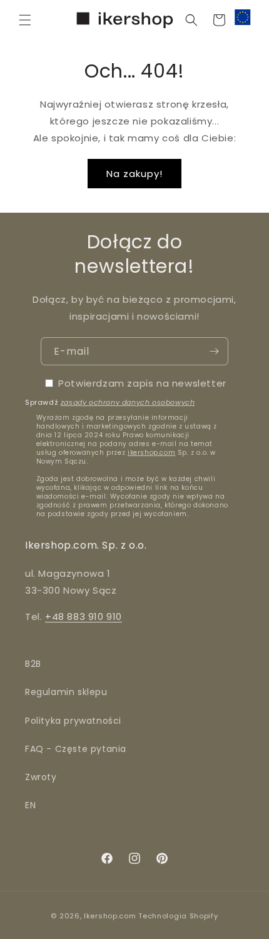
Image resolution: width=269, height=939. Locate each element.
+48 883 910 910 (83, 616)
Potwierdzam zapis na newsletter (142, 383)
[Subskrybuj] (214, 351)
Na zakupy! (134, 173)
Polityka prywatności (73, 720)
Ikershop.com (110, 916)
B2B (33, 663)
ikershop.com (151, 452)
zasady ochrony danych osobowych (128, 402)
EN (30, 805)
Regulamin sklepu (66, 692)
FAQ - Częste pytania (75, 749)
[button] (25, 20)
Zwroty (41, 777)
